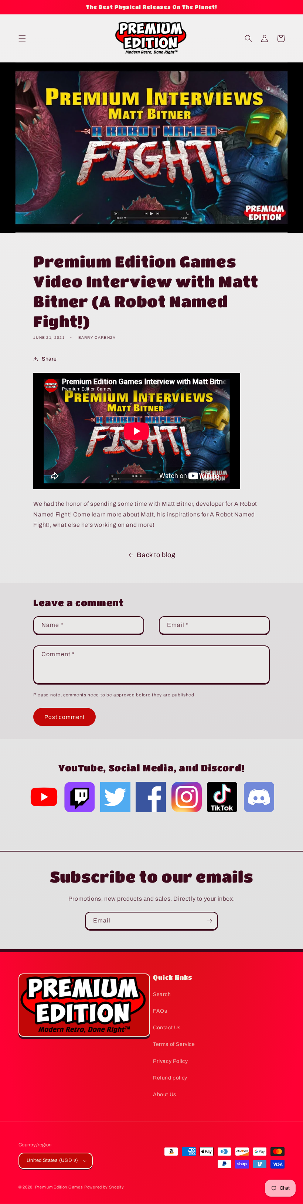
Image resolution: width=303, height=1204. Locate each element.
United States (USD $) (52, 1160)
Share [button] (49, 359)
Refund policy (170, 1078)
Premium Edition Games (59, 1187)
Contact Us (167, 1027)
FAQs (160, 1011)
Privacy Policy (170, 1061)
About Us (164, 1094)
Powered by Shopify (104, 1187)
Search (162, 994)
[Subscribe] (209, 921)
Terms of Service (174, 1044)
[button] (22, 38)
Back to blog (156, 555)
